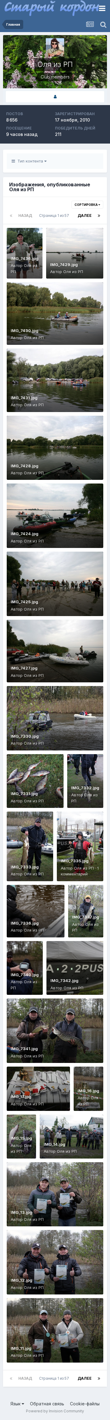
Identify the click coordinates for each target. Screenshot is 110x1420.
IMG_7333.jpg (25, 866)
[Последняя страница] (99, 215)
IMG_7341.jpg (24, 1048)
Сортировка (86, 204)
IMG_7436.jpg (24, 258)
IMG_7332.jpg (85, 787)
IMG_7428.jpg (24, 465)
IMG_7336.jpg (25, 923)
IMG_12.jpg (21, 1280)
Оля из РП (73, 271)
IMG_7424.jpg (24, 533)
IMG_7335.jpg (75, 860)
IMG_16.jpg (88, 1090)
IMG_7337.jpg (85, 916)
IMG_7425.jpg (24, 601)
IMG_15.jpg (21, 1138)
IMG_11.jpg (21, 1348)
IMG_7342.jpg (64, 980)
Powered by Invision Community (55, 1411)
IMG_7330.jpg (25, 736)
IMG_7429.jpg (64, 264)
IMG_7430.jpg (24, 330)
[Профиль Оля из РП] (55, 97)
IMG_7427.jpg (24, 668)
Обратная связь (47, 1403)
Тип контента (29, 161)
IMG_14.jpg (54, 1144)
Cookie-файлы (85, 1403)
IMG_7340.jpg (25, 974)
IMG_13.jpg (21, 1212)
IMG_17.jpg (21, 1096)
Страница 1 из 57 (55, 215)
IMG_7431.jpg (24, 397)
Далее (85, 215)
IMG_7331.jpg (24, 793)
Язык (16, 1403)
